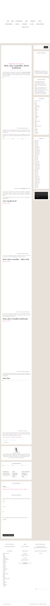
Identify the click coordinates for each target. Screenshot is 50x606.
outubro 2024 (37, 166)
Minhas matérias (40, 24)
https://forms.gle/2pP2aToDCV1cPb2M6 (41, 547)
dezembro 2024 (37, 164)
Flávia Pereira (8, 437)
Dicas (35, 111)
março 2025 (37, 160)
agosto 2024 (37, 169)
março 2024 (37, 175)
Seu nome (25, 553)
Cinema (36, 104)
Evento (4, 566)
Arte (35, 101)
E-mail (4, 506)
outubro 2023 (37, 181)
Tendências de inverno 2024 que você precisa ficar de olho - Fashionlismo (15, 489)
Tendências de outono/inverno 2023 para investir (6, 473)
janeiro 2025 (37, 163)
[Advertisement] (25, 36)
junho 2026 (36, 142)
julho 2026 (36, 141)
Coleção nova (37, 105)
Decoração (24, 24)
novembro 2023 (37, 180)
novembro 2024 (37, 165)
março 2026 (37, 146)
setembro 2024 (37, 168)
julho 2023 (36, 184)
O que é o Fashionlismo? (25, 546)
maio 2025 (36, 158)
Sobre (12, 21)
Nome (4, 501)
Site (3, 511)
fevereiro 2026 (37, 147)
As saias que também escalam (40, 81)
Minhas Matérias (12, 63)
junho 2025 (36, 157)
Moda (26, 21)
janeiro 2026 (37, 148)
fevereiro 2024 (37, 176)
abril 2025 (36, 159)
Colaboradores (18, 21)
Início (8, 21)
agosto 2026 (37, 140)
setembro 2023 (37, 182)
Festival (36, 115)
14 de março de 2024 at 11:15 (7, 487)
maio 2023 (36, 187)
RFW (35, 127)
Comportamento (9, 24)
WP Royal (9, 604)
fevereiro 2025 (37, 162)
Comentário (4, 519)
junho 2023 (36, 186)
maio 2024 (36, 172)
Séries (36, 128)
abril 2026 (36, 145)
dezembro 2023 (37, 178)
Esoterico (36, 112)
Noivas (36, 124)
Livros (36, 118)
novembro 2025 (37, 151)
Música (36, 123)
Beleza (39, 21)
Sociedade (36, 129)
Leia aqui (40, 553)
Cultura (32, 24)
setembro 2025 (37, 153)
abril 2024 (36, 174)
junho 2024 (36, 171)
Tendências (33, 21)
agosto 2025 (37, 154)
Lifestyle (36, 117)
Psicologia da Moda (38, 126)
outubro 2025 (37, 152)
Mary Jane (8, 131)
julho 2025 (36, 156)
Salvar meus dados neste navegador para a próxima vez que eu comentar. (15, 517)
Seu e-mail (25, 557)
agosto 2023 (37, 183)
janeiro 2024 (37, 177)
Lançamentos (37, 116)
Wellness (17, 24)
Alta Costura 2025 (38, 100)
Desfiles (36, 110)
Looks (36, 120)
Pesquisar (45, 47)
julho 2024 (36, 170)
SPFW (36, 130)
